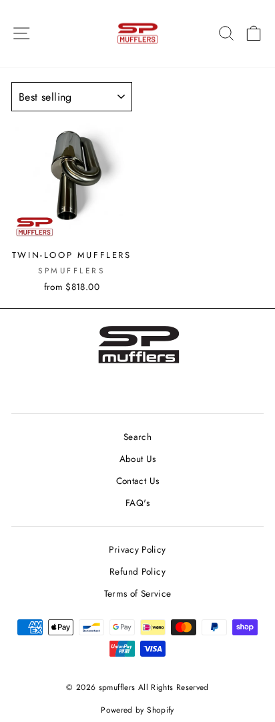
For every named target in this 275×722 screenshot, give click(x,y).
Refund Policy (137, 571)
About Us (137, 458)
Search (137, 436)
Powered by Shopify (137, 710)
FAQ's (137, 502)
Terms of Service (138, 593)
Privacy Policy (137, 549)
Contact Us (138, 480)
